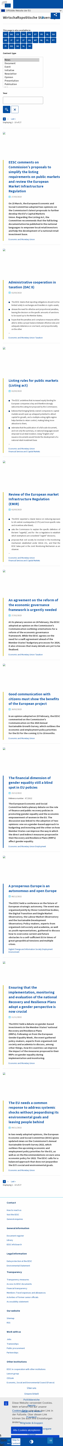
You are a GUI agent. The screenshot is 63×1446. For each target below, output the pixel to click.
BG (11, 34)
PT (53, 40)
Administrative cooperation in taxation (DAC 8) (32, 285)
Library (10, 1240)
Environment (14, 952)
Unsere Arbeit (31, 1394)
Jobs (9, 1339)
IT (12, 40)
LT (23, 40)
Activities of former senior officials (22, 1297)
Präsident (31, 1417)
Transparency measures (18, 1279)
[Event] (21, 67)
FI (5, 46)
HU (29, 40)
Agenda (31, 1405)
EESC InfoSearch (14, 1244)
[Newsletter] (21, 74)
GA (53, 34)
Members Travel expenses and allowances (26, 1292)
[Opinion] (21, 77)
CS (17, 34)
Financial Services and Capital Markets (24, 451)
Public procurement (16, 1348)
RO (11, 46)
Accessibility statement (17, 1301)
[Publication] (21, 84)
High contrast (31, 1441)
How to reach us (14, 1210)
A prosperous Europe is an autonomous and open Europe (33, 888)
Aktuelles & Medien (31, 1411)
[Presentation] (21, 81)
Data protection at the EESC (19, 1261)
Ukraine (31, 1434)
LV (18, 40)
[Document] (21, 63)
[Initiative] (21, 70)
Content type (9, 53)
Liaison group (13, 1373)
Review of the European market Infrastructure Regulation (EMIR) (34, 499)
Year (5, 93)
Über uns (31, 1388)
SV (29, 46)
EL (47, 34)
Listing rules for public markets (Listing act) (33, 383)
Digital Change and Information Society (25, 949)
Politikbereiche (31, 1399)
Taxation (39, 337)
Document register (15, 1235)
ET (35, 34)
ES (5, 34)
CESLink (10, 1378)
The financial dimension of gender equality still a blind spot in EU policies (31, 782)
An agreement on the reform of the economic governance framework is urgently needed (33, 605)
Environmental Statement (18, 1265)
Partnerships (12, 1352)
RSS (44, 17)
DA (23, 34)
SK (17, 46)
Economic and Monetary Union (22, 239)
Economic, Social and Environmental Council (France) (31, 1382)
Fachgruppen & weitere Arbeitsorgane (31, 1428)
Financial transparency (17, 1288)
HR (5, 40)
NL (41, 40)
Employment (40, 846)
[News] (21, 60)
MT (35, 40)
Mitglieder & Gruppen (31, 1423)
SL (23, 46)
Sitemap (10, 1318)
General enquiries (15, 1219)
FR (41, 34)
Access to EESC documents (19, 1284)
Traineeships (13, 1343)
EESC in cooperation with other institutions (26, 1369)
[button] (55, 15)
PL (47, 40)
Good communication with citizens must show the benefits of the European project (34, 699)
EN (29, 34)
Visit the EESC (13, 1214)
